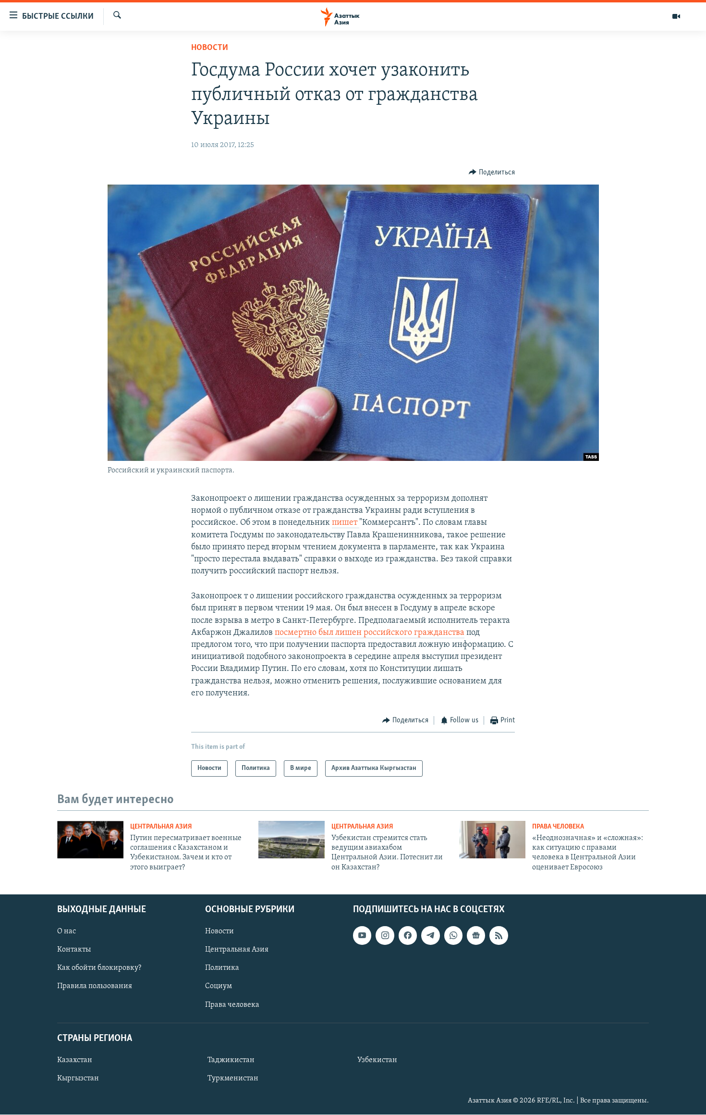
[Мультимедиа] (676, 16)
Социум (218, 987)
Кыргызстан (78, 1078)
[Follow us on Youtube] (362, 935)
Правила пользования (94, 987)
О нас (66, 931)
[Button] (492, 172)
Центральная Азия (161, 826)
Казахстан (74, 1060)
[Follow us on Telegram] (430, 935)
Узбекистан (377, 1060)
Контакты (74, 950)
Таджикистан (231, 1060)
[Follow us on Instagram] (385, 935)
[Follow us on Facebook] (408, 935)
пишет (345, 523)
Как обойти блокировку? (99, 968)
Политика (222, 968)
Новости (209, 48)
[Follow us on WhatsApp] (453, 935)
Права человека (558, 826)
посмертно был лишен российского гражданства (369, 633)
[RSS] (498, 935)
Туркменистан (232, 1078)
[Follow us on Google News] (476, 935)
